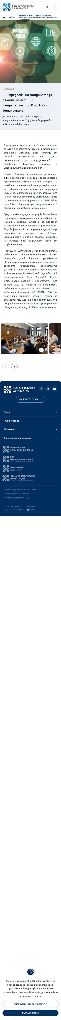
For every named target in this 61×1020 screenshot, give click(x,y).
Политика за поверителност (17, 493)
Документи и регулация (17, 438)
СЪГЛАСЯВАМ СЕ (30, 1013)
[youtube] (54, 389)
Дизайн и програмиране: (14, 509)
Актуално (9, 429)
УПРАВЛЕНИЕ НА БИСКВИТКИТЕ (30, 1004)
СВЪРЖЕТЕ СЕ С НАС (29, 399)
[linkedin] (48, 389)
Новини (11, 17)
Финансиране (11, 420)
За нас (7, 412)
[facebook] (41, 389)
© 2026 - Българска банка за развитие (19, 506)
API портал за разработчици (16, 497)
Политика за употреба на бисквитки (20, 489)
